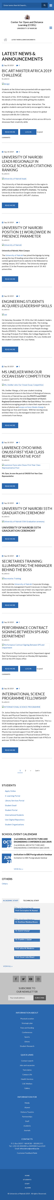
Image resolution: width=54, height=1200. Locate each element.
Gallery (27, 1088)
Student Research (27, 1046)
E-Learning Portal (12, 796)
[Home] (27, 17)
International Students (14, 815)
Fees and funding (27, 1028)
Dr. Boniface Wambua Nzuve (26, 922)
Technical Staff (31, 900)
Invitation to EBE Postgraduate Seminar (33, 854)
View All (7, 966)
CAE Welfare (27, 1084)
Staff (27, 1121)
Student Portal (11, 810)
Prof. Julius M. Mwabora (24, 948)
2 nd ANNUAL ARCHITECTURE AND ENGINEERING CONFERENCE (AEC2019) (32, 840)
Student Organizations (14, 824)
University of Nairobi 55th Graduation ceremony (21, 529)
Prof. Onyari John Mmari (24, 957)
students (27, 1126)
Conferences (27, 1032)
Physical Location (27, 1019)
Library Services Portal (14, 800)
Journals (27, 1130)
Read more (11, 133)
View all (18, 869)
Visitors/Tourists (27, 1112)
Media (27, 1103)
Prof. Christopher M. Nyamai (26, 910)
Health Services (27, 1079)
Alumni (27, 1107)
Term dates (27, 1070)
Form (35, 1153)
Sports (27, 1037)
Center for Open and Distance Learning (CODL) (27, 23)
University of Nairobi (14, 255)
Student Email (10, 805)
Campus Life (27, 1074)
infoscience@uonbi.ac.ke (29, 1148)
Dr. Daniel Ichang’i (22, 931)
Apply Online (10, 791)
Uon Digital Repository (14, 819)
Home (27, 1175)
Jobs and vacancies (27, 1065)
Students (27, 1179)
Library (27, 1041)
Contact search (27, 1061)
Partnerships (27, 1117)
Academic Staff (10, 900)
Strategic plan (27, 1023)
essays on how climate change (31, 407)
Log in (28, 132)
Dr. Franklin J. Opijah (23, 939)
